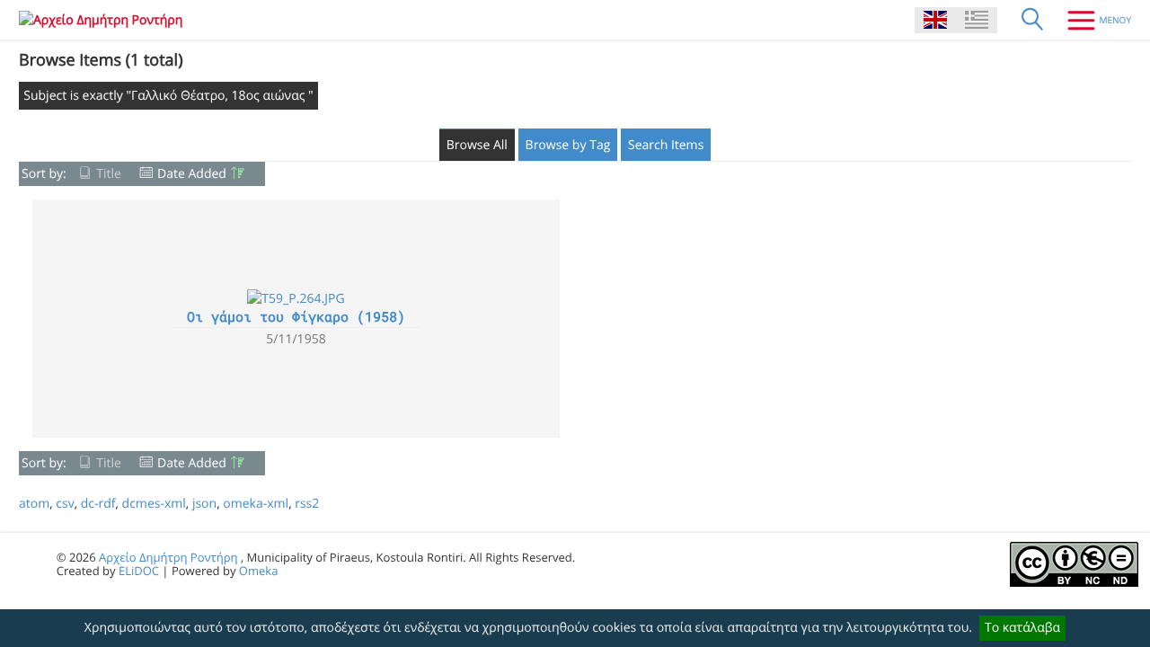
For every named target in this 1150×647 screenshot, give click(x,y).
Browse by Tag (568, 145)
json (204, 503)
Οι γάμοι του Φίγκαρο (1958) (296, 317)
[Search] (1032, 19)
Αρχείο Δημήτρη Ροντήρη (168, 557)
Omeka (259, 571)
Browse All (477, 145)
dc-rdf (98, 503)
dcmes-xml (154, 503)
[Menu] (1092, 20)
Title (108, 173)
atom (34, 503)
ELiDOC (139, 571)
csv (65, 503)
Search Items (665, 145)
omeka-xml (255, 503)
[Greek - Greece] (976, 20)
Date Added (191, 173)
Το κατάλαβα (1022, 627)
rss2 (307, 503)
